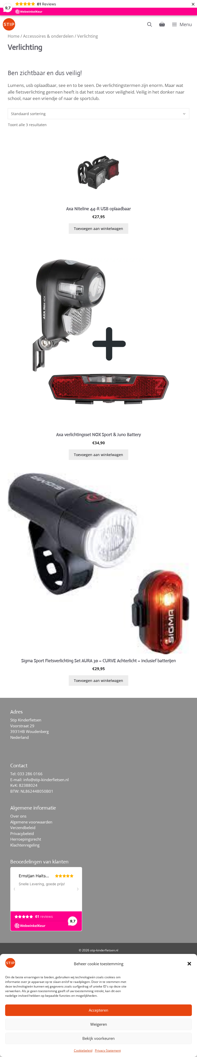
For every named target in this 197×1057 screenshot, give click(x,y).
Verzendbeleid (22, 827)
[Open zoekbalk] (149, 24)
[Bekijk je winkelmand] (162, 24)
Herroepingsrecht (25, 839)
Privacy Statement (108, 1050)
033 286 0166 (30, 773)
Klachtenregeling (25, 845)
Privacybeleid (22, 833)
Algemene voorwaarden (31, 821)
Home (13, 36)
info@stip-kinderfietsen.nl (46, 779)
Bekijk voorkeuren (98, 1038)
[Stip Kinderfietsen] (10, 24)
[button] (189, 963)
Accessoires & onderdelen (48, 36)
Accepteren (98, 1010)
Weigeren (98, 1024)
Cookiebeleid (83, 1050)
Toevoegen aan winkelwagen (98, 228)
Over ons (18, 816)
